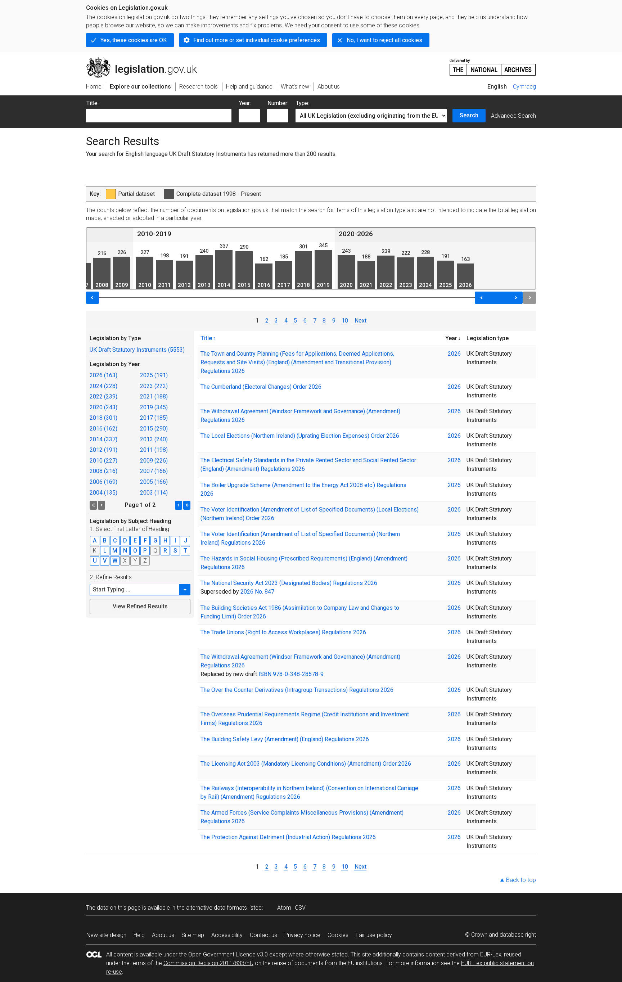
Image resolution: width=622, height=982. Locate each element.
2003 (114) (154, 492)
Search (469, 115)
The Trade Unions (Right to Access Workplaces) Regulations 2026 (283, 632)
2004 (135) (103, 492)
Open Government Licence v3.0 (228, 954)
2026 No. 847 (257, 591)
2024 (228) (103, 386)
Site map (192, 935)
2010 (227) (103, 460)
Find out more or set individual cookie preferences (256, 40)
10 (344, 320)
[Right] (529, 298)
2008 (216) (103, 471)
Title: (92, 103)
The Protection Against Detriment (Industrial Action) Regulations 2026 (288, 837)
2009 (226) (154, 460)
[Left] (92, 298)
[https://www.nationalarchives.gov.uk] (493, 64)
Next (360, 320)
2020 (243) (103, 407)
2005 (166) (154, 481)
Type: (302, 103)
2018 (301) (103, 417)
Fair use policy (374, 935)
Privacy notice (302, 935)
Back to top (521, 880)
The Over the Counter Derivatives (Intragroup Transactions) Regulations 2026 (296, 689)
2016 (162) (103, 428)
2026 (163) (103, 375)
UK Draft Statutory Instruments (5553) (137, 349)
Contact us (263, 935)
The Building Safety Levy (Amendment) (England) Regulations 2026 (284, 739)
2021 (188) (154, 396)
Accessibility (227, 935)
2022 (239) (103, 396)
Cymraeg (524, 86)
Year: (245, 103)
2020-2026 (356, 234)
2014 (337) (103, 439)
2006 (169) (103, 481)
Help (139, 935)
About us (163, 935)
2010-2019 (154, 234)
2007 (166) (154, 471)
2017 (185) (154, 417)
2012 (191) (103, 449)
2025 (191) (154, 375)
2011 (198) (154, 449)
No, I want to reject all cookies (384, 40)
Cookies (338, 935)
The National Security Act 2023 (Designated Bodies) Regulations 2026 (288, 583)
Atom (284, 907)
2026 (454, 353)
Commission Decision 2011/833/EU (208, 963)
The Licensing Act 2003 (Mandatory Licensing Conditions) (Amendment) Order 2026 (305, 763)
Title (206, 338)
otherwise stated (326, 954)
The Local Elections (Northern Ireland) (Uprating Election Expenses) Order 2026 (299, 435)
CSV (300, 907)
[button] (185, 589)
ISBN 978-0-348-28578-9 (291, 674)
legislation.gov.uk (146, 60)
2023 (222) (154, 386)
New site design (106, 935)
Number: (277, 103)
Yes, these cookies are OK (133, 40)
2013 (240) (154, 439)
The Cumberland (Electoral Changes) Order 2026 (260, 386)
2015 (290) (154, 428)
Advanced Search (513, 115)
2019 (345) (154, 407)
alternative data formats (216, 907)
